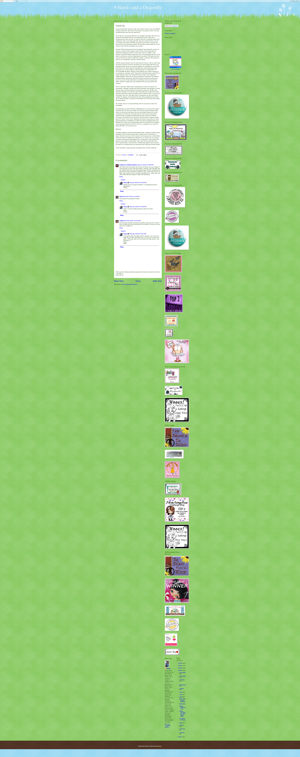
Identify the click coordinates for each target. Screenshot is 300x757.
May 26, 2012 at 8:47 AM (138, 233)
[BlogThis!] (141, 155)
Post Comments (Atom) (129, 284)
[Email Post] (137, 154)
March (182, 725)
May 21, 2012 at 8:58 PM (145, 164)
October (182, 679)
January (182, 732)
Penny (125, 182)
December (183, 672)
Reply (121, 176)
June (181, 694)
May (181, 697)
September (182, 684)
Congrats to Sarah (182, 719)
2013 (180, 668)
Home (138, 281)
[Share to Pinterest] (146, 155)
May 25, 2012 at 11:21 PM (131, 196)
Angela (121, 220)
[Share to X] (143, 155)
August (182, 688)
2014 (180, 665)
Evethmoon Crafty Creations (128, 164)
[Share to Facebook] (144, 155)
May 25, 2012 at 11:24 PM (138, 206)
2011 (180, 737)
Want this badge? (175, 69)
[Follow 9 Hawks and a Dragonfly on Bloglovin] (171, 26)
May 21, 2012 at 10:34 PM (138, 182)
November (183, 676)
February (182, 728)
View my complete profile (167, 725)
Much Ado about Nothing (182, 700)
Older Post (157, 281)
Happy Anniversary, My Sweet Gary (182, 713)
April (181, 722)
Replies (123, 179)
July (181, 692)
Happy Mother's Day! (182, 707)
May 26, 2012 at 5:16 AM (132, 220)
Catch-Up (182, 703)
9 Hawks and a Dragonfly (138, 7)
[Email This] (140, 155)
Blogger (159, 746)
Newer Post (118, 281)
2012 (180, 670)
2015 (180, 663)
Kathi (120, 196)
